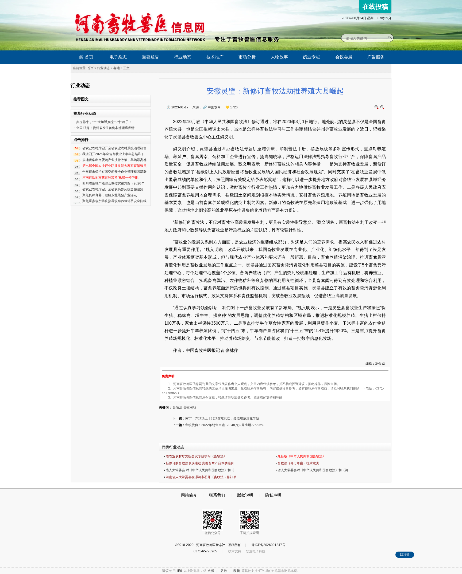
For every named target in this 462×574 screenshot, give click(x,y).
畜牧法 (177, 407)
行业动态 (182, 57)
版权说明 (245, 495)
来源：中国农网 (206, 107)
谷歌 (224, 571)
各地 (116, 68)
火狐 (211, 571)
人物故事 (279, 57)
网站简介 (189, 495)
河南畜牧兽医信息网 (134, 4)
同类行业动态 (173, 447)
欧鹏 (236, 571)
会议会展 (343, 57)
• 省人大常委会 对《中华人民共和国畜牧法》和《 (199, 470)
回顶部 (405, 554)
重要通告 (150, 57)
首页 (88, 57)
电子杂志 (118, 57)
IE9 (179, 571)
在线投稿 (375, 6)
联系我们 (217, 495)
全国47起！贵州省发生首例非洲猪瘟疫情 (105, 128)
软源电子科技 (255, 551)
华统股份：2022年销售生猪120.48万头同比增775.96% (224, 425)
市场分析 (247, 57)
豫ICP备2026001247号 (268, 545)
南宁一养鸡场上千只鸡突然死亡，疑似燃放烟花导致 (222, 418)
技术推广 (215, 57)
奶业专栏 (311, 57)
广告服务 (375, 57)
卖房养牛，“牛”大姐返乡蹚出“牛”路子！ (104, 122)
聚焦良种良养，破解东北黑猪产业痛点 (109, 195)
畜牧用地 (189, 407)
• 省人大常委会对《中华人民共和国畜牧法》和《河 (312, 470)
